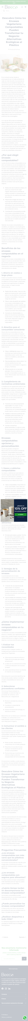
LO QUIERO (20, 514)
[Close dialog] (26, 499)
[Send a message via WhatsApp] (24, 1017)
